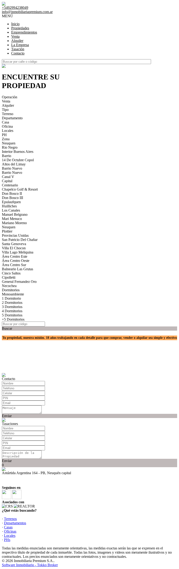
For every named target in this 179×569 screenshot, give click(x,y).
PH (4, 135)
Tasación (17, 49)
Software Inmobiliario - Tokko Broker (30, 565)
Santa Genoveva (14, 244)
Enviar (7, 416)
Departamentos (15, 523)
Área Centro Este (14, 256)
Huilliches (9, 206)
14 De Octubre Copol (18, 160)
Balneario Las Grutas (17, 269)
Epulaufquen (11, 202)
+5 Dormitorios (13, 319)
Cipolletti (8, 277)
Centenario (10, 185)
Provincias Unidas (15, 235)
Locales (7, 131)
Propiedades (20, 28)
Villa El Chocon (14, 248)
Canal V (8, 177)
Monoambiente (13, 294)
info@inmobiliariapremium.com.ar (27, 12)
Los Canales (11, 210)
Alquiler (17, 41)
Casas (8, 527)
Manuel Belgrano (15, 214)
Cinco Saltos (11, 273)
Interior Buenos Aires (17, 152)
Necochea (9, 286)
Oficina (7, 126)
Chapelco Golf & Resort (20, 189)
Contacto (17, 53)
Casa (5, 122)
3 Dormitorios (12, 307)
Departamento (12, 118)
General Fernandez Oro (19, 282)
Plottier (7, 231)
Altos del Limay (14, 164)
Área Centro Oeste (15, 261)
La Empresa (20, 45)
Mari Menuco (12, 219)
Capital (7, 181)
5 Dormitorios (12, 315)
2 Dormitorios (12, 303)
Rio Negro (9, 147)
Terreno (7, 114)
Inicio (15, 24)
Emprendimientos (24, 32)
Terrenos (10, 519)
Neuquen (8, 143)
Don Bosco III (12, 198)
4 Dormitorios (12, 311)
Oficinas (10, 531)
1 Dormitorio (11, 298)
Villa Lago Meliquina (17, 252)
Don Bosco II (12, 193)
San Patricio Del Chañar (20, 240)
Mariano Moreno (14, 223)
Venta (15, 36)
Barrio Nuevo (12, 168)
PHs (7, 540)
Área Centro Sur (14, 265)
